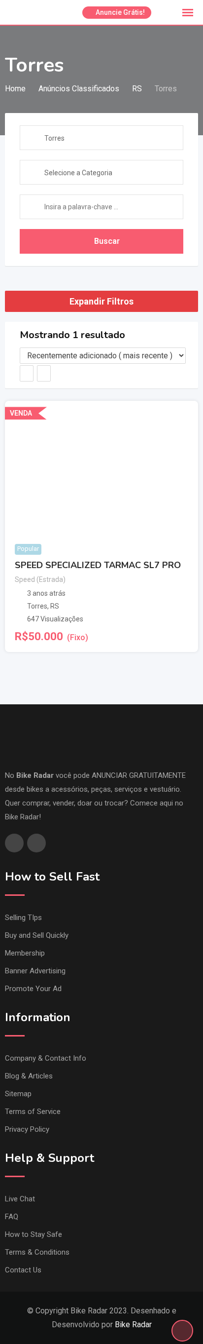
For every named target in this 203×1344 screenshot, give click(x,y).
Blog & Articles (29, 1076)
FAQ (11, 1216)
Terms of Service (33, 1111)
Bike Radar (133, 1324)
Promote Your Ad (33, 988)
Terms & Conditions (37, 1252)
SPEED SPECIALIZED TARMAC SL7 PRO (98, 565)
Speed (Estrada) (40, 579)
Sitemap (18, 1093)
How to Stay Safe (33, 1234)
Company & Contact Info (45, 1058)
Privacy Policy (27, 1129)
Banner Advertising (35, 970)
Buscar (107, 241)
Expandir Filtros (101, 301)
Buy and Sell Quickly (36, 935)
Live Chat (20, 1198)
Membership (25, 953)
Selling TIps (23, 917)
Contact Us (23, 1270)
